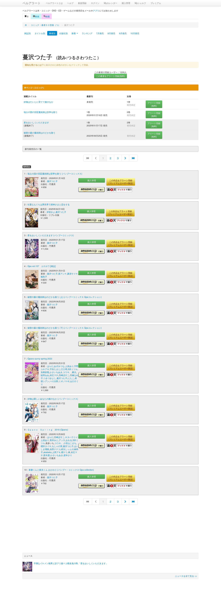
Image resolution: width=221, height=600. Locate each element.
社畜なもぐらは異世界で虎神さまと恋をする (49, 204)
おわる (69, 440)
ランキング (87, 33)
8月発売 (111, 33)
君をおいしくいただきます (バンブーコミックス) (51, 235)
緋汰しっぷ (66, 449)
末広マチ (54, 375)
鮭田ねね (45, 375)
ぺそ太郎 (54, 381)
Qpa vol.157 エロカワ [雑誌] (42, 266)
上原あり (69, 366)
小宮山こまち (70, 443)
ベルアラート (32, 3)
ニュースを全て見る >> (186, 575)
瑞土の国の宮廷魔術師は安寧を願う (40, 112)
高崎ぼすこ (64, 375)
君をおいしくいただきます (36, 122)
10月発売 (134, 33)
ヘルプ (70, 3)
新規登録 (82, 3)
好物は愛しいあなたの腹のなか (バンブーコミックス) (53, 398)
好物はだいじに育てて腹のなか (38, 101)
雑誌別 (27, 33)
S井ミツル (73, 369)
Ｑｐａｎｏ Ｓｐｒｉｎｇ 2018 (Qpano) (48, 429)
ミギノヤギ (64, 381)
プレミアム (155, 3)
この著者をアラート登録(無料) (110, 75)
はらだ (50, 366)
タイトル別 (40, 33)
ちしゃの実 (57, 446)
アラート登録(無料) (154, 104)
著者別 (52, 33)
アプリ (96, 10)
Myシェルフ (140, 3)
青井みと (54, 440)
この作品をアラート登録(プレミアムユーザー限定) (120, 182)
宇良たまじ (55, 369)
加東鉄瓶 (45, 372)
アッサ (62, 440)
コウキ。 (67, 372)
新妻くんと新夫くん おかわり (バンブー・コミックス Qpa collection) (61, 469)
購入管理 (126, 3)
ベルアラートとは (54, 3)
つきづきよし (49, 378)
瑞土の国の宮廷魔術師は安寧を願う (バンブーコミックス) (55, 173)
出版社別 (63, 33)
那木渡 (46, 455)
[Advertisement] (110, 45)
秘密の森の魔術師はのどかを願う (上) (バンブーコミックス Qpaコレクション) (65, 296)
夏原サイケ (72, 273)
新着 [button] (74, 33)
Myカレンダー (110, 3)
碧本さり (68, 455)
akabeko (47, 452)
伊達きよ (51, 211)
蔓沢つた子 (52, 181)
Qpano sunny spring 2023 (40, 358)
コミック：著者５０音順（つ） (45, 24)
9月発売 (123, 33)
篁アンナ (62, 273)
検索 (48, 16)
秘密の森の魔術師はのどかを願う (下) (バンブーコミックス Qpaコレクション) (65, 327)
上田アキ (56, 452)
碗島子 (44, 276)
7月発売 (100, 33)
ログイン (95, 3)
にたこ (71, 378)
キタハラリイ (71, 437)
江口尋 (64, 369)
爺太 (74, 372)
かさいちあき (56, 372)
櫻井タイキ (46, 446)
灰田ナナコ (55, 449)
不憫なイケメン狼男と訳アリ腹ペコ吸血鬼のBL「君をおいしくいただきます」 (71, 563)
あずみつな (59, 366)
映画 (37, 16)
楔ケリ (64, 452)
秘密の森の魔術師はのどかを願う (39, 132)
